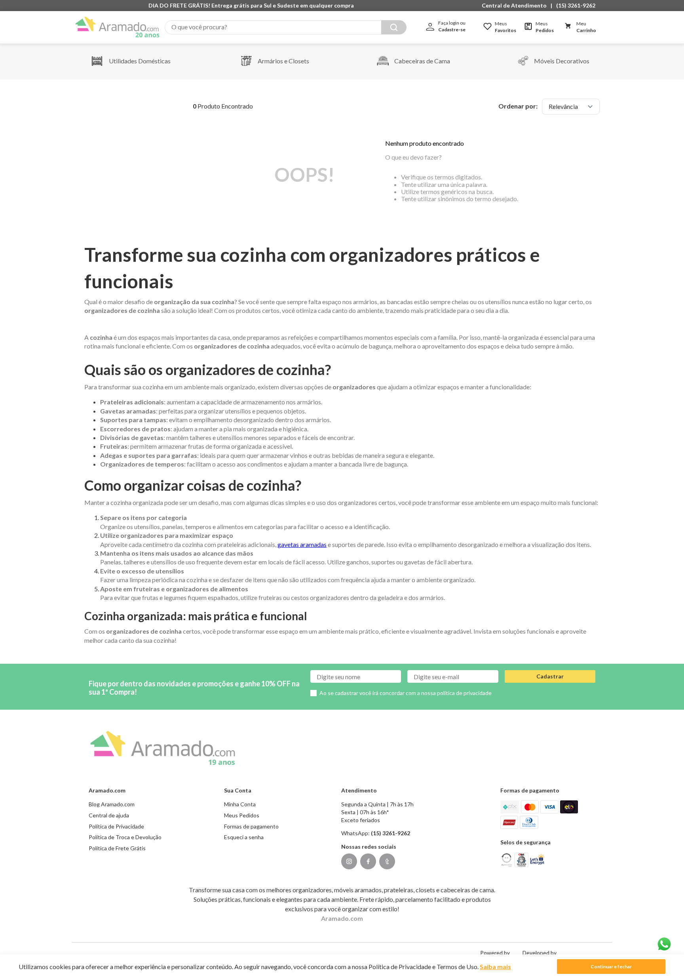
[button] (516, 6)
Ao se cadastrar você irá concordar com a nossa (405, 692)
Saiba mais (495, 966)
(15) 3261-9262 (575, 5)
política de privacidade (464, 692)
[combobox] (286, 27)
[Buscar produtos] (394, 27)
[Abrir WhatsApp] (664, 944)
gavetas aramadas (302, 544)
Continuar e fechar (611, 966)
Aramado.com (342, 918)
